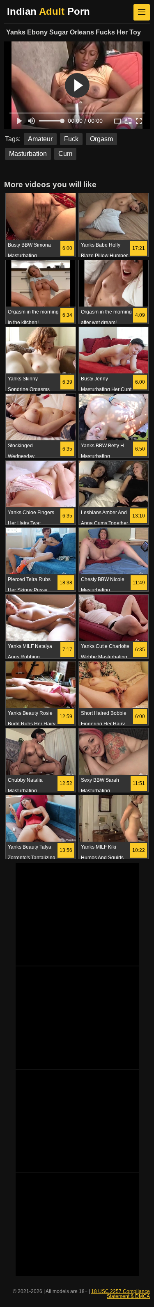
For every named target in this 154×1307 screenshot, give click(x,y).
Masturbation (28, 153)
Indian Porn (48, 11)
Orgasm (101, 138)
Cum (65, 153)
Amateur (40, 138)
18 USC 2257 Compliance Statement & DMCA (120, 1294)
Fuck (71, 138)
